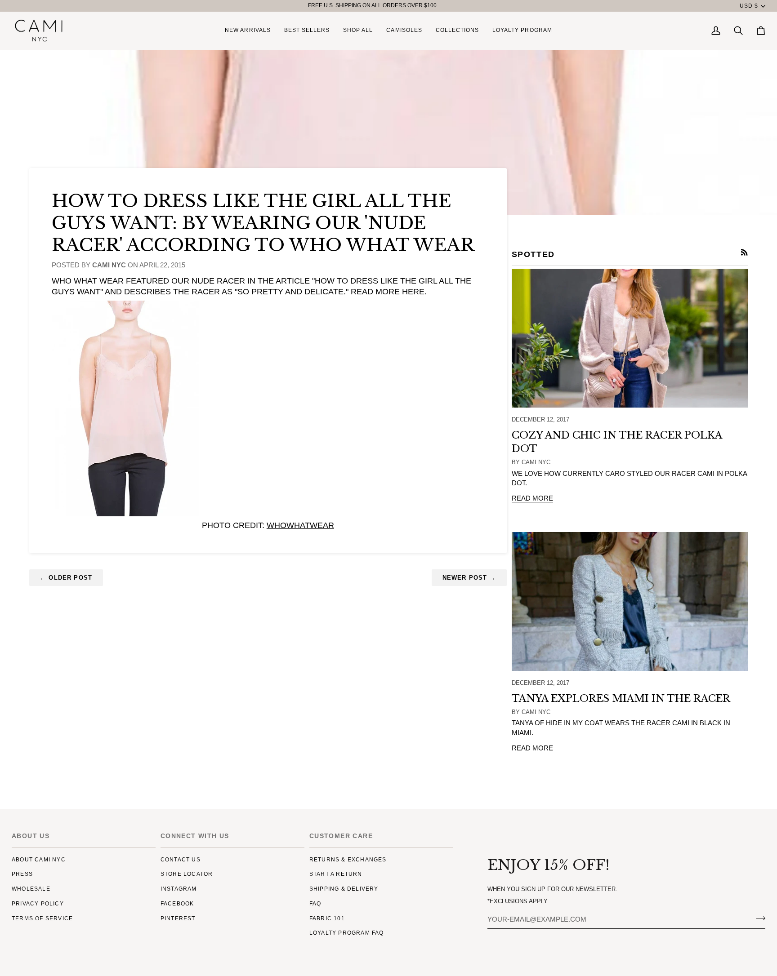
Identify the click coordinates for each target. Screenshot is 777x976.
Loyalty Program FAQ (346, 933)
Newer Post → (469, 577)
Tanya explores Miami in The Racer (621, 698)
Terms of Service (42, 918)
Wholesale (31, 889)
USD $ (749, 6)
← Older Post (66, 577)
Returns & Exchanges (348, 859)
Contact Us (181, 859)
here (413, 291)
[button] (358, 31)
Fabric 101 (327, 918)
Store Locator (187, 874)
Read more (532, 498)
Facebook (177, 904)
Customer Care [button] (341, 835)
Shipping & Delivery (344, 889)
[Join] (757, 918)
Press (22, 874)
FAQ (315, 904)
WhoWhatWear (300, 525)
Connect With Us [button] (195, 835)
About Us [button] (30, 835)
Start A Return (335, 874)
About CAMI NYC (39, 859)
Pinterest (178, 918)
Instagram (179, 889)
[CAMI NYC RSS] (744, 252)
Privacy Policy (38, 904)
